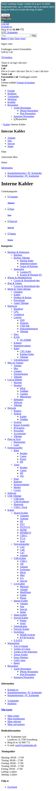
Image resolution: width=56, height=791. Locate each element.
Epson (23, 459)
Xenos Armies (21, 654)
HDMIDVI (25, 532)
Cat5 (22, 547)
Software (11, 493)
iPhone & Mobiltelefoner (19, 277)
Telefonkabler (20, 626)
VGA (23, 538)
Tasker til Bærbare (29, 266)
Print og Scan (14, 439)
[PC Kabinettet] (9, 32)
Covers (17, 490)
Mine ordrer (13, 715)
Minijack (24, 586)
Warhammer (13, 643)
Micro (23, 572)
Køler (16, 348)
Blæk (16, 450)
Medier (17, 487)
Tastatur (17, 365)
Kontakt (11, 102)
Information (7, 167)
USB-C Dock (20, 507)
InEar (22, 388)
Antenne (24, 518)
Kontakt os (6, 26)
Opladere (18, 291)
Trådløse (24, 391)
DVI (22, 524)
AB (21, 564)
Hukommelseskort (29, 328)
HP (21, 462)
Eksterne (24, 323)
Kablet (23, 416)
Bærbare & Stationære (18, 252)
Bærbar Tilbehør (22, 257)
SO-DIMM (25, 340)
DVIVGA (25, 527)
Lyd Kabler (19, 583)
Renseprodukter (21, 484)
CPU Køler (25, 351)
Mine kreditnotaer (16, 718)
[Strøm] (11, 233)
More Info (6, 18)
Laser (16, 445)
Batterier (18, 481)
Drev (16, 334)
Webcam (18, 402)
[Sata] (10, 209)
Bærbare (18, 255)
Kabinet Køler (27, 354)
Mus (16, 368)
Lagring (17, 317)
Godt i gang (19, 660)
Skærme (18, 382)
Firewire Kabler (21, 629)
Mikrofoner (25, 396)
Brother (23, 453)
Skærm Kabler (21, 513)
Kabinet (17, 342)
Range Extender (22, 425)
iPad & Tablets (14, 283)
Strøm (10, 146)
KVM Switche (27, 637)
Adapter (11, 138)
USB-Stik (25, 325)
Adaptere (24, 515)
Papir (16, 479)
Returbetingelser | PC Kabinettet (23, 176)
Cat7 (22, 552)
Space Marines (21, 657)
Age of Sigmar (21, 646)
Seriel (23, 623)
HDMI (23, 530)
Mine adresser (14, 721)
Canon (23, 456)
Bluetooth (18, 504)
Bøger (17, 663)
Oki (22, 476)
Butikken (11, 93)
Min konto (6, 709)
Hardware (12, 306)
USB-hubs (19, 498)
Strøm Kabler (20, 615)
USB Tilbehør (14, 496)
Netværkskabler (21, 544)
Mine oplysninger (16, 724)
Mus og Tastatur (15, 362)
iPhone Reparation (29, 110)
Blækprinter (19, 442)
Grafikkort (19, 314)
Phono (23, 598)
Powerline (19, 430)
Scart (22, 541)
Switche (18, 422)
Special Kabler (21, 617)
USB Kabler (20, 558)
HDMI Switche (27, 634)
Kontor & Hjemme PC (31, 274)
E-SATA (18, 640)
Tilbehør (24, 331)
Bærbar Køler (26, 260)
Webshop (12, 99)
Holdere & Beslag (22, 297)
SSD (22, 320)
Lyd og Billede (14, 379)
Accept (5, 15)
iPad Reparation (28, 113)
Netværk (11, 408)
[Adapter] (12, 196)
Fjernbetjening (21, 374)
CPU (16, 311)
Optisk (23, 595)
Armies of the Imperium (25, 651)
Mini (22, 575)
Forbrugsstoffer (15, 447)
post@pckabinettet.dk (26, 745)
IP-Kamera (19, 428)
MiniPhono (25, 592)
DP (21, 521)
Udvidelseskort (21, 360)
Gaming (18, 371)
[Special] (12, 221)
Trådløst (24, 419)
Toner (16, 464)
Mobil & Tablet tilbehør (19, 289)
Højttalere (18, 399)
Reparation (12, 105)
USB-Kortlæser (21, 501)
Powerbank (19, 300)
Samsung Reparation (24, 116)
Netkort (17, 413)
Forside (11, 90)
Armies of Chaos (22, 649)
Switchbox (19, 632)
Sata (9, 140)
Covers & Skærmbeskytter (27, 280)
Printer (23, 620)
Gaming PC (26, 272)
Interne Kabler (21, 600)
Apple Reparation (22, 107)
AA (22, 578)
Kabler (17, 294)
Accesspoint (20, 433)
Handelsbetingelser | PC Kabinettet (24, 173)
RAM (16, 337)
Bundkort (18, 308)
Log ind (5, 24)
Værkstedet (13, 96)
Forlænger (25, 569)
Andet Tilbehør (21, 303)
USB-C (23, 535)
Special (11, 143)
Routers (17, 411)
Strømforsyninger (28, 263)
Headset (18, 385)
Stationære (19, 269)
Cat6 (22, 549)
